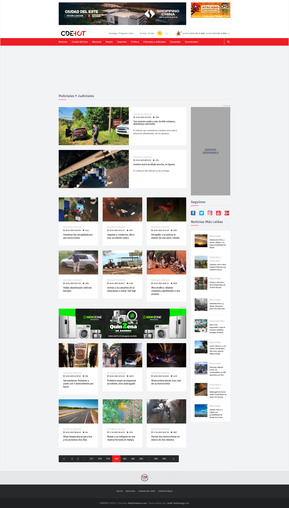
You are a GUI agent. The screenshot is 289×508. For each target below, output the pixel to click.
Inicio (120, 491)
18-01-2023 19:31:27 (117, 230)
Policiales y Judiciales (154, 41)
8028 (175, 283)
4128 (131, 283)
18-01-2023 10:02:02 (161, 376)
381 (124, 458)
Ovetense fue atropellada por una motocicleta (78, 236)
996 (86, 376)
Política (135, 41)
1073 (131, 230)
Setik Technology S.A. (178, 503)
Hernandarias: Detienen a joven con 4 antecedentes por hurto (78, 383)
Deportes (122, 41)
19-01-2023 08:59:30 (143, 160)
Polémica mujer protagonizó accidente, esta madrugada (121, 382)
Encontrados (191, 41)
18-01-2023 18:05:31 (161, 283)
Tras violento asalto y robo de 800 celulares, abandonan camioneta (154, 122)
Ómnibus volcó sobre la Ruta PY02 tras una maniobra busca (218, 267)
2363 (175, 230)
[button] (166, 33)
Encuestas (175, 41)
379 (108, 458)
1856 (87, 283)
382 (133, 458)
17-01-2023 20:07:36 (161, 432)
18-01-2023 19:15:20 (161, 230)
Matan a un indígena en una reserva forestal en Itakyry (121, 438)
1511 (87, 230)
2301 (157, 117)
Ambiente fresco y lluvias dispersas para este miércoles (217, 306)
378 (100, 458)
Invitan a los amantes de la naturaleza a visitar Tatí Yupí (121, 289)
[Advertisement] (144, 71)
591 (156, 458)
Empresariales (217, 321)
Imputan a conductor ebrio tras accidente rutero (120, 236)
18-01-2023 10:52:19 (117, 376)
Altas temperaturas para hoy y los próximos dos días (77, 438)
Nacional (96, 41)
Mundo (109, 41)
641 (86, 432)
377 (91, 458)
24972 (131, 376)
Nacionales (215, 236)
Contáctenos (165, 491)
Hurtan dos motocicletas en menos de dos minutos (165, 438)
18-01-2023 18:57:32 (73, 283)
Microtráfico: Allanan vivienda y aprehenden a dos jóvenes (165, 291)
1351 (157, 160)
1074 (131, 432)
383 (141, 458)
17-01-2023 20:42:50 (117, 432)
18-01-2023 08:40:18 (73, 432)
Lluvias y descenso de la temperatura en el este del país (217, 285)
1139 (175, 376)
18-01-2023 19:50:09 (73, 230)
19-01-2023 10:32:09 (143, 117)
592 (164, 458)
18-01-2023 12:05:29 (73, 376)
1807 (175, 432)
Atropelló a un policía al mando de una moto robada (165, 236)
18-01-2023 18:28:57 (117, 283)
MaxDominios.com (137, 503)
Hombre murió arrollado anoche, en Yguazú (154, 164)
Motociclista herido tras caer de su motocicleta (166, 382)
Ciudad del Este (80, 41)
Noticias (63, 41)
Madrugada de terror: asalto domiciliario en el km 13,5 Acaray (218, 394)
